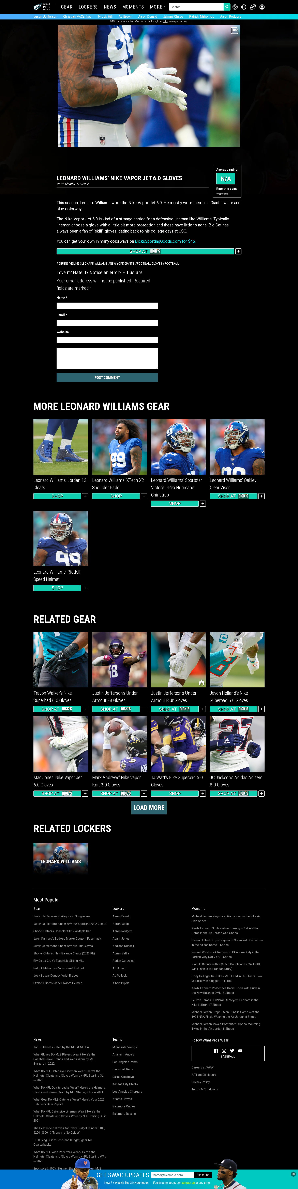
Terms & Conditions (205, 1089)
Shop (57, 496)
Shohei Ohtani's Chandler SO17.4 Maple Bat (62, 931)
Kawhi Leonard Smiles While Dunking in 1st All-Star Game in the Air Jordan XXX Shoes (225, 930)
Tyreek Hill (105, 16)
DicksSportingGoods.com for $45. (165, 241)
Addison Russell (123, 946)
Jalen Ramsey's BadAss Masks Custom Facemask (67, 938)
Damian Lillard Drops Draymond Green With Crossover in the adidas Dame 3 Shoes (227, 942)
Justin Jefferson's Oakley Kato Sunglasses (61, 916)
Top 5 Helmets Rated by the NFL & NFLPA (61, 1047)
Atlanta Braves (122, 1099)
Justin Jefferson (45, 16)
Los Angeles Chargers (127, 1091)
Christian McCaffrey (77, 16)
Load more (149, 807)
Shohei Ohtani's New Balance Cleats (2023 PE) (64, 953)
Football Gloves (149, 263)
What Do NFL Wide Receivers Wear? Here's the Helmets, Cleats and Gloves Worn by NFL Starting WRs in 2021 (69, 1156)
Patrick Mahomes (201, 16)
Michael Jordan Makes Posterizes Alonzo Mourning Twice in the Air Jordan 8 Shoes (226, 1026)
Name (62, 298)
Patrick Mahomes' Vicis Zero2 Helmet (58, 968)
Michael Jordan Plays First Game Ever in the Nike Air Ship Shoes (226, 918)
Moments (133, 7)
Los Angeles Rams (125, 1062)
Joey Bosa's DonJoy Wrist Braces (55, 975)
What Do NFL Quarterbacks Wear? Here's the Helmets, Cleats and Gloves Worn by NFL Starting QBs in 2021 (69, 1090)
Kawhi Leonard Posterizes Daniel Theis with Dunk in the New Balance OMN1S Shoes (226, 990)
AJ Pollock (120, 975)
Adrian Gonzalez (123, 961)
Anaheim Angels (123, 1054)
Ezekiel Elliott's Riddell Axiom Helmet (57, 983)
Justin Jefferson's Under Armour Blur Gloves (63, 946)
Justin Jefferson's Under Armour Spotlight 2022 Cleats (69, 924)
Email (62, 315)
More (156, 7)
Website (63, 332)
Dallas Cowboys (123, 1077)
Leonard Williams (94, 263)
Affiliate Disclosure (204, 1075)
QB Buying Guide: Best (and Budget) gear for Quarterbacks (62, 1142)
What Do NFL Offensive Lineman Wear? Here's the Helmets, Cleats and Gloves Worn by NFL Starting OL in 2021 (68, 1075)
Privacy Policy (201, 1082)
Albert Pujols (121, 983)
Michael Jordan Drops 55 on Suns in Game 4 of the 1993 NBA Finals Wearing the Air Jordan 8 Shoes (225, 1014)
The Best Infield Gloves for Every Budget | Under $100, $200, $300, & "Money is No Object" (69, 1130)
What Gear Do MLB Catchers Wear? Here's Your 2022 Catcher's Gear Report (68, 1102)
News (110, 7)
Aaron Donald (147, 16)
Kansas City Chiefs (125, 1084)
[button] (262, 7)
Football (172, 263)
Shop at (139, 251)
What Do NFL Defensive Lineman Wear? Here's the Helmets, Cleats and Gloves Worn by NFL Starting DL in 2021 (69, 1116)
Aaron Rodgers (230, 16)
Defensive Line (69, 263)
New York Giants (122, 263)
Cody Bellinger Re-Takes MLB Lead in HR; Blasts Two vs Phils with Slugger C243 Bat (227, 978)
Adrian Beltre (121, 953)
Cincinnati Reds (123, 1069)
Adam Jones (121, 938)
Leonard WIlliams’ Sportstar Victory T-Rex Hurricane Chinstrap (176, 487)
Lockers (88, 7)
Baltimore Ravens (124, 1114)
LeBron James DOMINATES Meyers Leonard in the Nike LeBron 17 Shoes (225, 1002)
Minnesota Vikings (125, 1047)
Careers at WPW (202, 1067)
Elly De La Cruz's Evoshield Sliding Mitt (58, 961)
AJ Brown (125, 16)
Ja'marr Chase (173, 16)
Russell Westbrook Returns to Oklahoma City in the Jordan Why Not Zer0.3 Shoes (225, 954)
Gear (67, 7)
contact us (188, 1182)
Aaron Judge (121, 924)
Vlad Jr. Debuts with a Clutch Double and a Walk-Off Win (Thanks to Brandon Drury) (226, 966)
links (165, 21)
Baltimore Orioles (124, 1106)
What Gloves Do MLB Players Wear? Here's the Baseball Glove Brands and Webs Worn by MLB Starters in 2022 (64, 1059)
